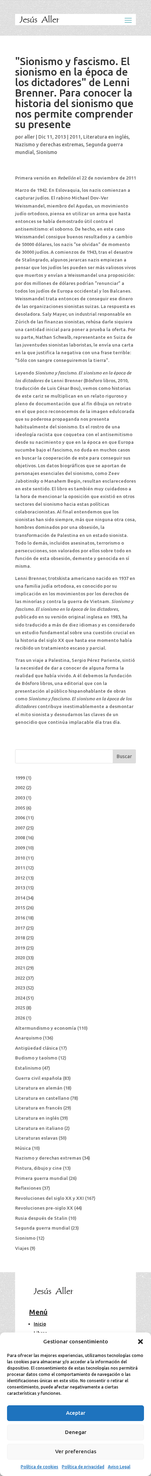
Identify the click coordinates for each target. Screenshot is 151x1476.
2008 (20, 837)
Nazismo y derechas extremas (49, 144)
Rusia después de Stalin (41, 1218)
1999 (20, 777)
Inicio (40, 1323)
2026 (20, 1017)
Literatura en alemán (39, 1087)
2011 (75, 137)
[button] (140, 1341)
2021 (20, 967)
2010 (20, 857)
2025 (20, 1007)
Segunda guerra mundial (42, 1227)
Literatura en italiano (39, 1128)
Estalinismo (28, 1067)
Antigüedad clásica (36, 1047)
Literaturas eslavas (36, 1137)
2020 (20, 957)
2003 (20, 797)
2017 (20, 927)
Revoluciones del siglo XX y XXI (49, 1198)
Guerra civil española (38, 1078)
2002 (20, 787)
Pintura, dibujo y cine (38, 1168)
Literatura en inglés (106, 137)
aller (29, 137)
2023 (20, 987)
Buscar (124, 756)
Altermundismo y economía (45, 1028)
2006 (20, 817)
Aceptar (75, 1413)
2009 (20, 847)
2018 (20, 937)
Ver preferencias (75, 1451)
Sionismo (46, 152)
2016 (20, 917)
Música (23, 1148)
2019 (20, 947)
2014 (20, 897)
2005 (20, 807)
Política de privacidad (83, 1466)
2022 (20, 977)
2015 (20, 907)
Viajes (22, 1248)
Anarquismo (28, 1037)
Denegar (75, 1432)
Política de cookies (39, 1466)
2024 (20, 997)
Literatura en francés (38, 1107)
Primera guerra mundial (41, 1178)
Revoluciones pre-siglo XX (44, 1207)
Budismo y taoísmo (36, 1057)
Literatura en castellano (42, 1098)
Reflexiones (28, 1187)
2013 (20, 887)
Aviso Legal (119, 1466)
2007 (20, 827)
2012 (20, 877)
